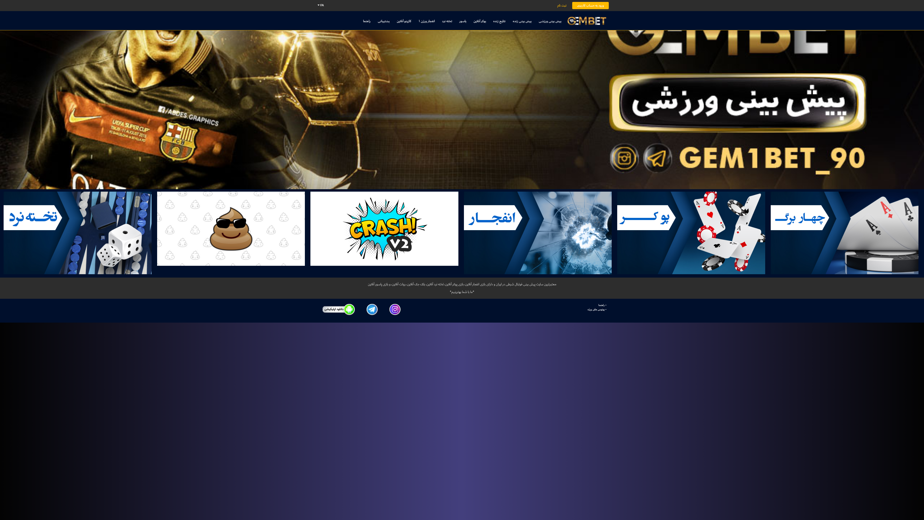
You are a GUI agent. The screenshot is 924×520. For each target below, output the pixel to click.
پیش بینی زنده (522, 21)
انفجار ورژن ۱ (426, 21)
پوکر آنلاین (480, 21)
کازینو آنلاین (404, 21)
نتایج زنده (499, 21)
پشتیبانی (384, 21)
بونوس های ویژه (596, 309)
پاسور (462, 21)
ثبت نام (561, 5)
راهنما (367, 21)
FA (322, 5)
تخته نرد (447, 21)
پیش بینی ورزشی (550, 21)
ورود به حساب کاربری (590, 5)
